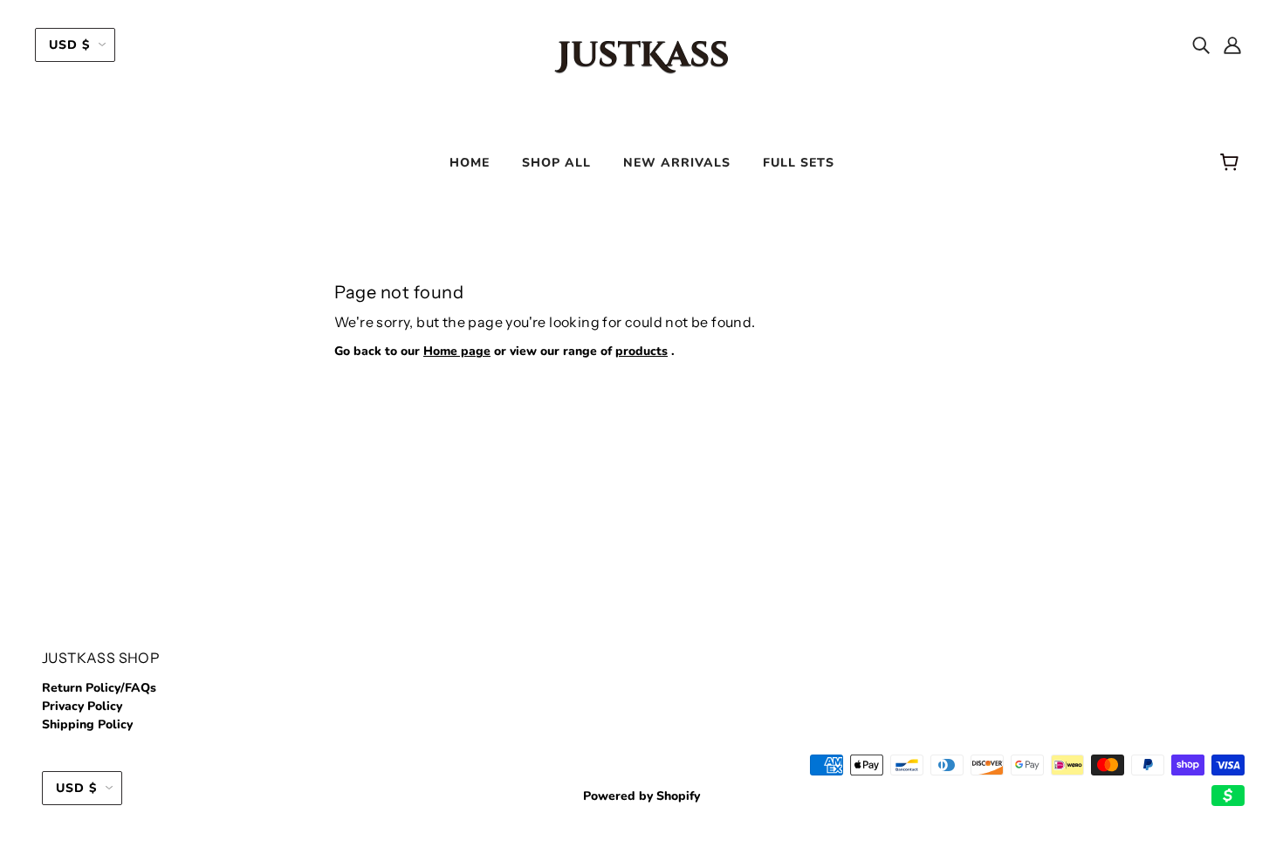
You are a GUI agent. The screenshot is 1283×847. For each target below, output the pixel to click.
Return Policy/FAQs (99, 688)
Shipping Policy (87, 724)
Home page (457, 351)
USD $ (69, 45)
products (641, 351)
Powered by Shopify (641, 796)
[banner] (641, 55)
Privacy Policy (82, 706)
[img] (1201, 44)
